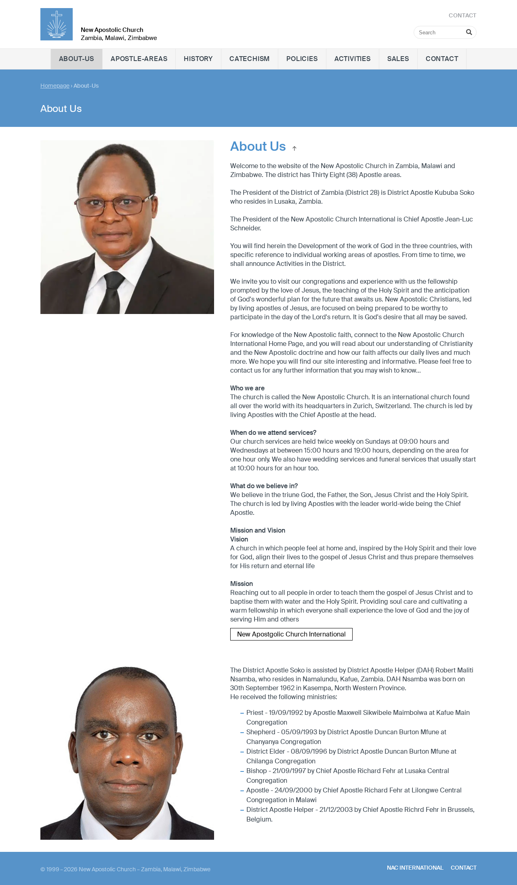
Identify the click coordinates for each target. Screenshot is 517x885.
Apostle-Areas (139, 59)
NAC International (415, 867)
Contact (442, 59)
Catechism (249, 59)
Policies (301, 59)
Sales (398, 59)
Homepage (54, 85)
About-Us (76, 59)
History (198, 59)
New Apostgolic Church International (291, 634)
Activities (352, 59)
